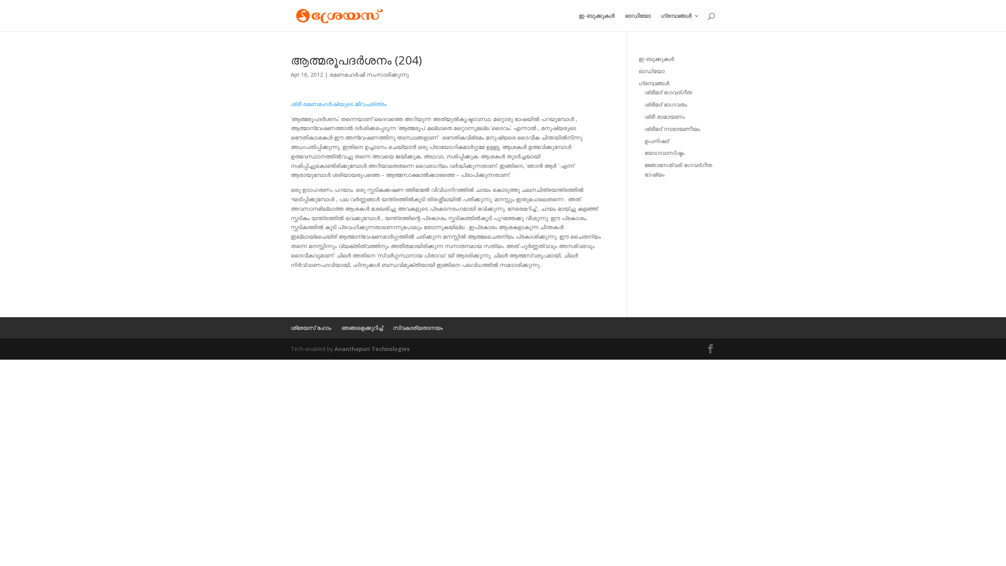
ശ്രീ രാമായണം (664, 116)
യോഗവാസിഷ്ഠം (664, 152)
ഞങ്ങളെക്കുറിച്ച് (362, 327)
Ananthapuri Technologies (372, 349)
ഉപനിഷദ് (656, 141)
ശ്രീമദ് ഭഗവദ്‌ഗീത (668, 92)
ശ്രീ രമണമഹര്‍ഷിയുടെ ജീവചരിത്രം (339, 104)
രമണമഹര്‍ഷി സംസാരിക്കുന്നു (369, 74)
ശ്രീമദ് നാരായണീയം (672, 128)
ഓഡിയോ (638, 16)
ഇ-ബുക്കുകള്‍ (597, 16)
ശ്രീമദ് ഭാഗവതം (665, 104)
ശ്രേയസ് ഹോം (311, 327)
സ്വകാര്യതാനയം (418, 327)
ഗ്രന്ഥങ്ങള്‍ (676, 16)
